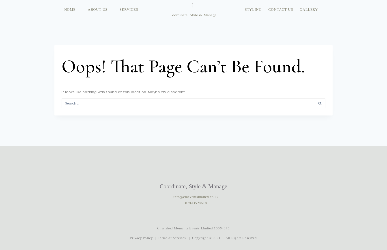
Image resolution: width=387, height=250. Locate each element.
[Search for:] (193, 103)
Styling (253, 9)
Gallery (309, 9)
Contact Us (280, 9)
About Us (98, 9)
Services (129, 9)
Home (70, 9)
